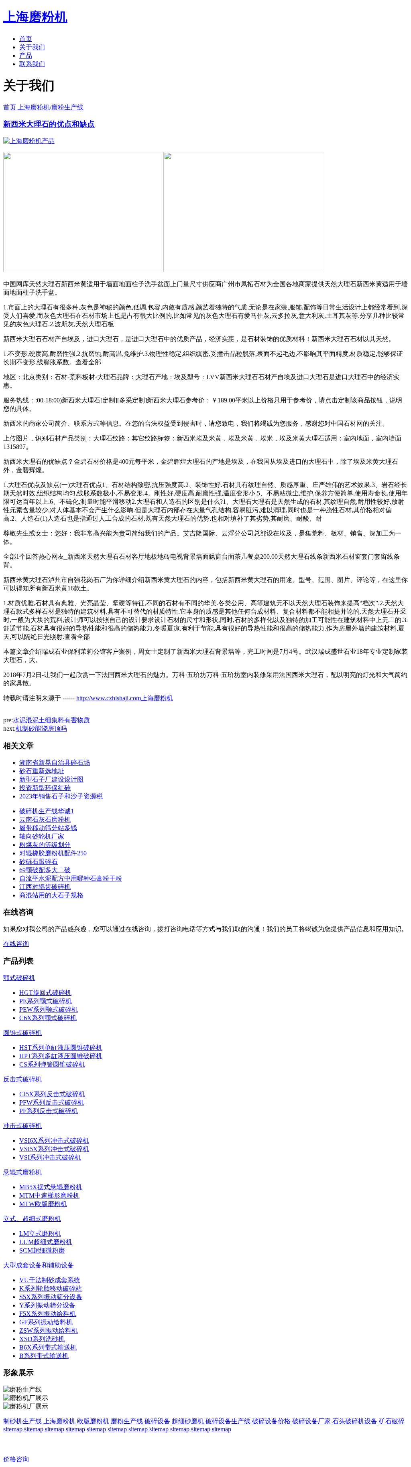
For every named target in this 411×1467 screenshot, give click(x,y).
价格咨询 (16, 1459)
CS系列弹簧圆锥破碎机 (52, 1064)
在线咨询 (16, 943)
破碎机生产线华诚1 (46, 811)
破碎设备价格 (271, 1421)
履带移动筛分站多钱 (48, 827)
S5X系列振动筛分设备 (50, 1296)
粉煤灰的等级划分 (45, 844)
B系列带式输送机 (44, 1355)
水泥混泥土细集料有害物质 (51, 720)
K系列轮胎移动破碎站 (50, 1288)
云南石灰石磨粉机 (45, 819)
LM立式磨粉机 (40, 1233)
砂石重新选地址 (41, 771)
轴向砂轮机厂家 (41, 836)
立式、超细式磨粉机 (32, 1218)
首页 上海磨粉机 (26, 107)
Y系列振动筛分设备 (47, 1305)
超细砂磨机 (188, 1421)
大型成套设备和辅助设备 (38, 1265)
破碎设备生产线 (228, 1421)
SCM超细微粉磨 (42, 1250)
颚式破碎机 (19, 977)
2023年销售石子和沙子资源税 (61, 796)
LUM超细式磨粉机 (45, 1242)
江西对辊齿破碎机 (45, 886)
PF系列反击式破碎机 (48, 1110)
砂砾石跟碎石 (38, 861)
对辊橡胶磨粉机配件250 (53, 853)
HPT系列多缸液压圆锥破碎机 (60, 1056)
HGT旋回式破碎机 (45, 992)
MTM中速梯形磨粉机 (49, 1195)
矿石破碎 (392, 1421)
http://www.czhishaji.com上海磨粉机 (124, 698)
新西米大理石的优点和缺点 (49, 124)
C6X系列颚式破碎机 (48, 1017)
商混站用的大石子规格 (51, 895)
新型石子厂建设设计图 (51, 779)
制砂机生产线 (22, 1421)
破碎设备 (157, 1421)
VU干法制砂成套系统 (49, 1280)
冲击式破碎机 (22, 1125)
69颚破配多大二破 (45, 870)
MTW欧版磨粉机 (43, 1203)
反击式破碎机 (22, 1079)
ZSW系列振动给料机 (48, 1330)
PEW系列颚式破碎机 (48, 1009)
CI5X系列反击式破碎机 (52, 1094)
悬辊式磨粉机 (22, 1172)
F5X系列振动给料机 (47, 1313)
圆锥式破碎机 (22, 1032)
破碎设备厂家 (311, 1421)
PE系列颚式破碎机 (45, 1001)
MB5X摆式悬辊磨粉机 (50, 1187)
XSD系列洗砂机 (42, 1339)
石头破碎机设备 (354, 1421)
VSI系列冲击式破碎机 (50, 1157)
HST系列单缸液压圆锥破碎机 (60, 1047)
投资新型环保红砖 (45, 787)
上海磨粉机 (59, 1421)
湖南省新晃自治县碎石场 (54, 762)
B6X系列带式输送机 (48, 1347)
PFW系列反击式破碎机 (51, 1102)
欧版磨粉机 (93, 1421)
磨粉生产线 (67, 107)
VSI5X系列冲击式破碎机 (54, 1149)
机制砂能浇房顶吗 (41, 728)
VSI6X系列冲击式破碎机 (54, 1140)
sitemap (12, 1429)
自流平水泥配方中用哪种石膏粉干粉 (70, 878)
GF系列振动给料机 (46, 1322)
